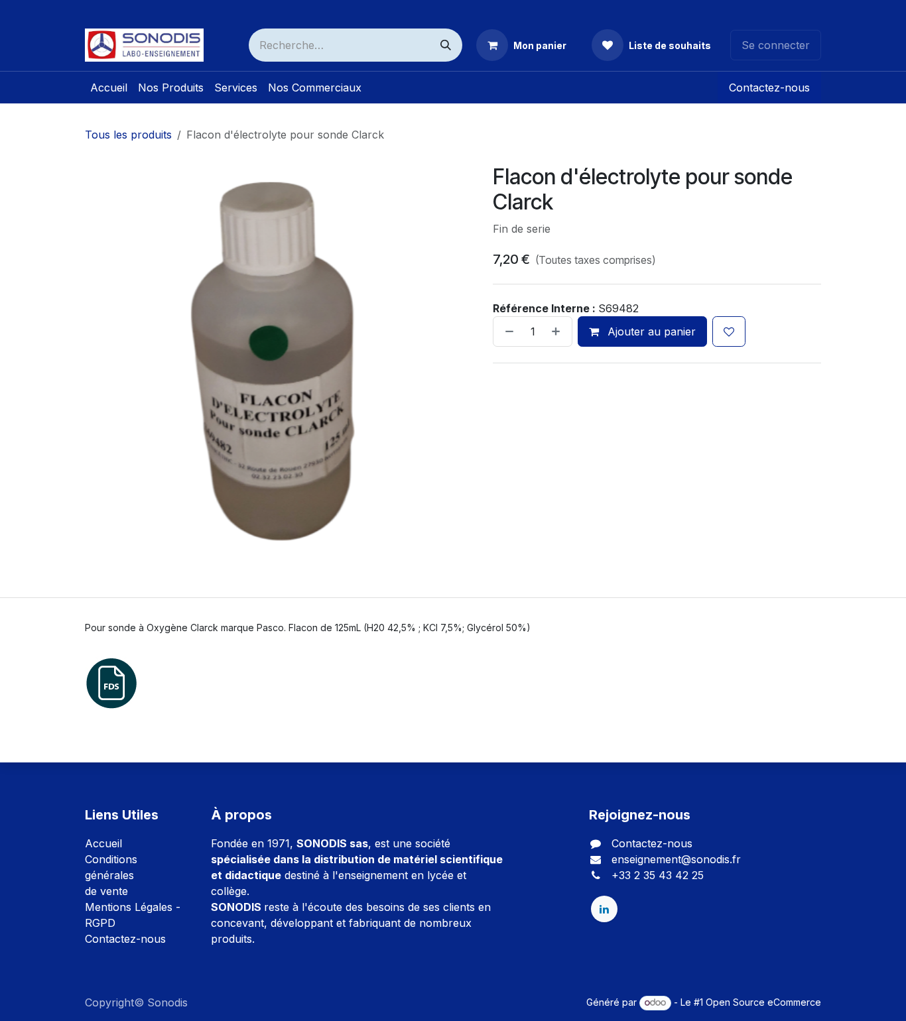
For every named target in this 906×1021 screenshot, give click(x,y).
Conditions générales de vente (111, 875)
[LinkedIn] (604, 909)
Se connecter (776, 45)
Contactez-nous (769, 87)
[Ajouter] (558, 331)
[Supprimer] (506, 331)
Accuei (102, 843)
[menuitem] (109, 87)
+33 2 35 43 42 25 (658, 875)
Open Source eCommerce (763, 1002)
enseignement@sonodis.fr (676, 859)
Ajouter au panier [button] (650, 331)
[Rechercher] (445, 45)
